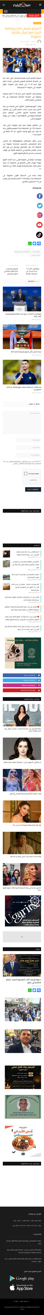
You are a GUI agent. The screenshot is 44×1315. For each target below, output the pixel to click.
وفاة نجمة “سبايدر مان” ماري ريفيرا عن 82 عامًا (25, 856)
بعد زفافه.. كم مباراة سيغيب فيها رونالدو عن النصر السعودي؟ (24, 388)
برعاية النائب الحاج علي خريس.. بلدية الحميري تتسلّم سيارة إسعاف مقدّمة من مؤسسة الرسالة (24, 1251)
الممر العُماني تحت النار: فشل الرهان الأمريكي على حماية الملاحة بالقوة (27, 553)
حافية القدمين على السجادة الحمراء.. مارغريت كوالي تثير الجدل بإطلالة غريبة (23, 729)
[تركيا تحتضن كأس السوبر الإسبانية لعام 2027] (22, 336)
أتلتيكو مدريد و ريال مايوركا (22, 252)
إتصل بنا (16, 1301)
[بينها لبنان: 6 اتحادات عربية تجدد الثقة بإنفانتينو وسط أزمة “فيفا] (22, 299)
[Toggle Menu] (6, 11)
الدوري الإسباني (35, 255)
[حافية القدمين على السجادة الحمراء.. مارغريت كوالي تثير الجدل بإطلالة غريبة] (22, 715)
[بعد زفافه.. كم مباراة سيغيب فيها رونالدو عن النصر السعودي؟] (22, 372)
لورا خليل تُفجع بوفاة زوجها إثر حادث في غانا (27, 825)
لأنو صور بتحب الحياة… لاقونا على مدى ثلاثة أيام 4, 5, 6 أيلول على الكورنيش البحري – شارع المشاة (25, 587)
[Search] (4, 5)
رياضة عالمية (37, 23)
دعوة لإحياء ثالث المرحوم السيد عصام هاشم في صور (23, 980)
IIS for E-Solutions (19, 1307)
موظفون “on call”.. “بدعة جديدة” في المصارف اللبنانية (32, 271)
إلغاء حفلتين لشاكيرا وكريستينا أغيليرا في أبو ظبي (25, 793)
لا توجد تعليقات (29, 45)
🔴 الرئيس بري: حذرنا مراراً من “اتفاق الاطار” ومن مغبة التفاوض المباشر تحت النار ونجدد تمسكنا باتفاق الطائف (22, 618)
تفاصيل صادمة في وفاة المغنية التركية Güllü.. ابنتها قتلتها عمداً (22, 889)
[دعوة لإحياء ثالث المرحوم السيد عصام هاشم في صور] (22, 965)
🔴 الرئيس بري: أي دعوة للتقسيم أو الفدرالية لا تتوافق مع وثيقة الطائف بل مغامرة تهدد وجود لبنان (22, 608)
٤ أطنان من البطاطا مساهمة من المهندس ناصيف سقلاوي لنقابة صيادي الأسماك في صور (25, 564)
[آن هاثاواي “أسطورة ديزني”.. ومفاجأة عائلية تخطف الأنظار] (22, 749)
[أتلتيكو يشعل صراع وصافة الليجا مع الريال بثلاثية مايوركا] (22, 72)
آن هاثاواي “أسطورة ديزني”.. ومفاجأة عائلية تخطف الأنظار (22, 762)
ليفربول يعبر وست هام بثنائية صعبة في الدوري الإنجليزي (11, 271)
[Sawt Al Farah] (22, 4)
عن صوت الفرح (24, 1301)
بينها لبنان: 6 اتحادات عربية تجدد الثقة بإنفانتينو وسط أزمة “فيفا (23, 315)
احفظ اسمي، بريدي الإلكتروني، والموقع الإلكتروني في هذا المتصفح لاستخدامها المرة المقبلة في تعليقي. (22, 462)
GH (34, 41)
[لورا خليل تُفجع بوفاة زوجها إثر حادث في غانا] (22, 811)
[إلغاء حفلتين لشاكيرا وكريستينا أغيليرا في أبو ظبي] (22, 780)
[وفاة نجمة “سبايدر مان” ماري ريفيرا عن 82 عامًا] (22, 843)
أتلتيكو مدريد (36, 252)
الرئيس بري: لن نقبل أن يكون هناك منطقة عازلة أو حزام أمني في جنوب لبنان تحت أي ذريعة (22, 628)
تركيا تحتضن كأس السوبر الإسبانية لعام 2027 (26, 351)
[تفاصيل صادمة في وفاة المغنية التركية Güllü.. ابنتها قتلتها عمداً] (22, 874)
